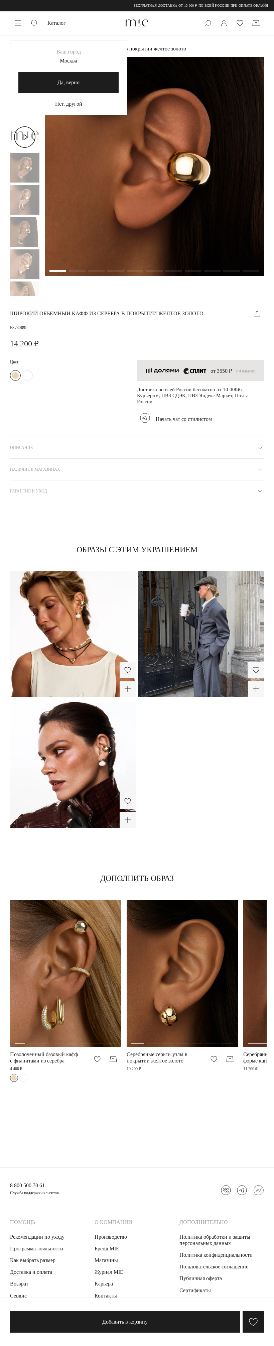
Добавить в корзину (125, 1322)
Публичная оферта (200, 1278)
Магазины (106, 1260)
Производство (111, 1237)
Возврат (19, 1283)
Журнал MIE (109, 1272)
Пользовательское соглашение (213, 1266)
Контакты (106, 1296)
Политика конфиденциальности (216, 1255)
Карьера (104, 1283)
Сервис (18, 1296)
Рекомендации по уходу (37, 1237)
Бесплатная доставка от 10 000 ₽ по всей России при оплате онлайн (181, 5)
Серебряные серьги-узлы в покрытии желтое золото (157, 1057)
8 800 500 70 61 (27, 1185)
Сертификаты (195, 1290)
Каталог (56, 23)
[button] (57, 271)
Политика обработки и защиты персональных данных (214, 1240)
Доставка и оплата (31, 1272)
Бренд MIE (107, 1248)
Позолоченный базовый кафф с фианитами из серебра (44, 1057)
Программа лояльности (36, 1248)
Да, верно (68, 82)
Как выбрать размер (32, 1260)
